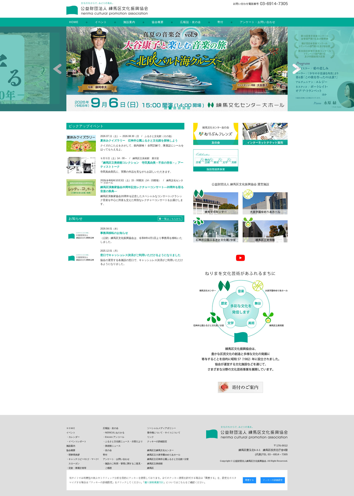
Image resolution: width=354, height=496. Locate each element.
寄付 (220, 22)
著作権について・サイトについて (163, 432)
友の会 (108, 450)
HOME (73, 22)
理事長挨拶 (74, 454)
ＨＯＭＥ (70, 428)
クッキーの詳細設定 (157, 441)
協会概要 (158, 22)
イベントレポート (77, 441)
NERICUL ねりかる (114, 432)
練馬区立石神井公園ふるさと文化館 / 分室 (168, 459)
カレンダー (74, 437)
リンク (150, 437)
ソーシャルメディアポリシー (161, 428)
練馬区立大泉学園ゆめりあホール (163, 454)
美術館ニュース (113, 446)
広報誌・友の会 (190, 22)
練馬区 (150, 468)
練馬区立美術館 (155, 463)
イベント (101, 22)
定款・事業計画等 (77, 468)
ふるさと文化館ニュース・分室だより (124, 441)
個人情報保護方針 (154, 482)
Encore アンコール (114, 437)
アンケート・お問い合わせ (257, 22)
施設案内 (129, 22)
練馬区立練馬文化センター (160, 450)
